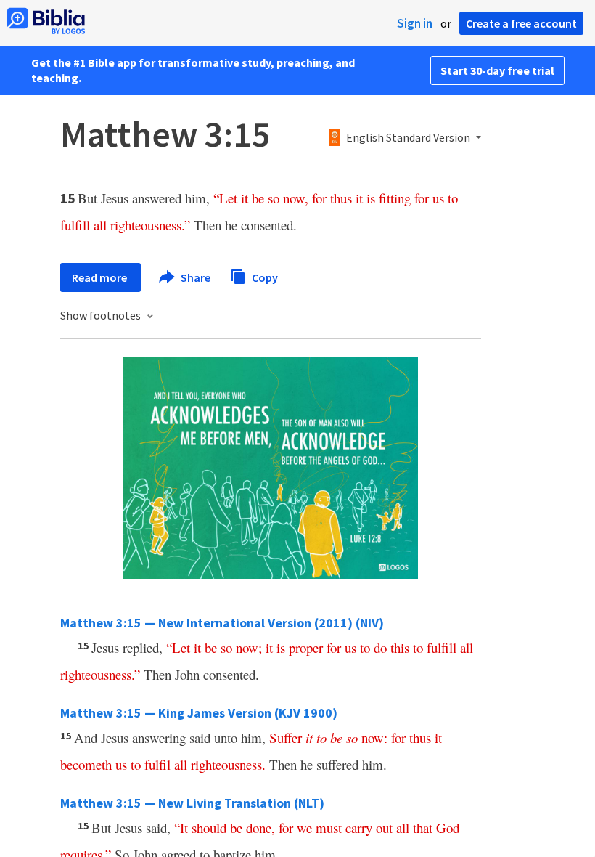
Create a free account (521, 23)
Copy (264, 276)
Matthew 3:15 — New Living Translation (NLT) (192, 803)
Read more (100, 277)
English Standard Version (408, 138)
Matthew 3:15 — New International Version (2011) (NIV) (222, 622)
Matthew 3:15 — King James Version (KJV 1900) (198, 712)
